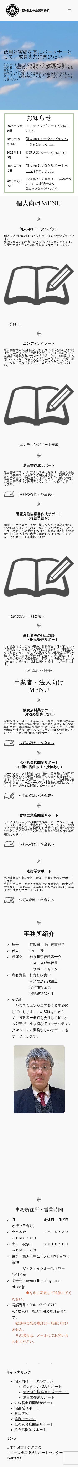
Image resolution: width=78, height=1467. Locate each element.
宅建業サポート (27, 1408)
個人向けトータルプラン (34, 1381)
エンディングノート (41, 126)
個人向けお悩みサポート (42, 1387)
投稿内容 (22, 1413)
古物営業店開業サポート (34, 1403)
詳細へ (15, 324)
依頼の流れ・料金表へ (36, 494)
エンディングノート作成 (39, 444)
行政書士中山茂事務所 (35, 10)
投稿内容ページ (38, 153)
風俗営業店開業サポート (34, 1424)
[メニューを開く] (69, 10)
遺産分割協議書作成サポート (46, 1392)
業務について (25, 1419)
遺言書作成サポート (39, 1397)
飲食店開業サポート (30, 1430)
